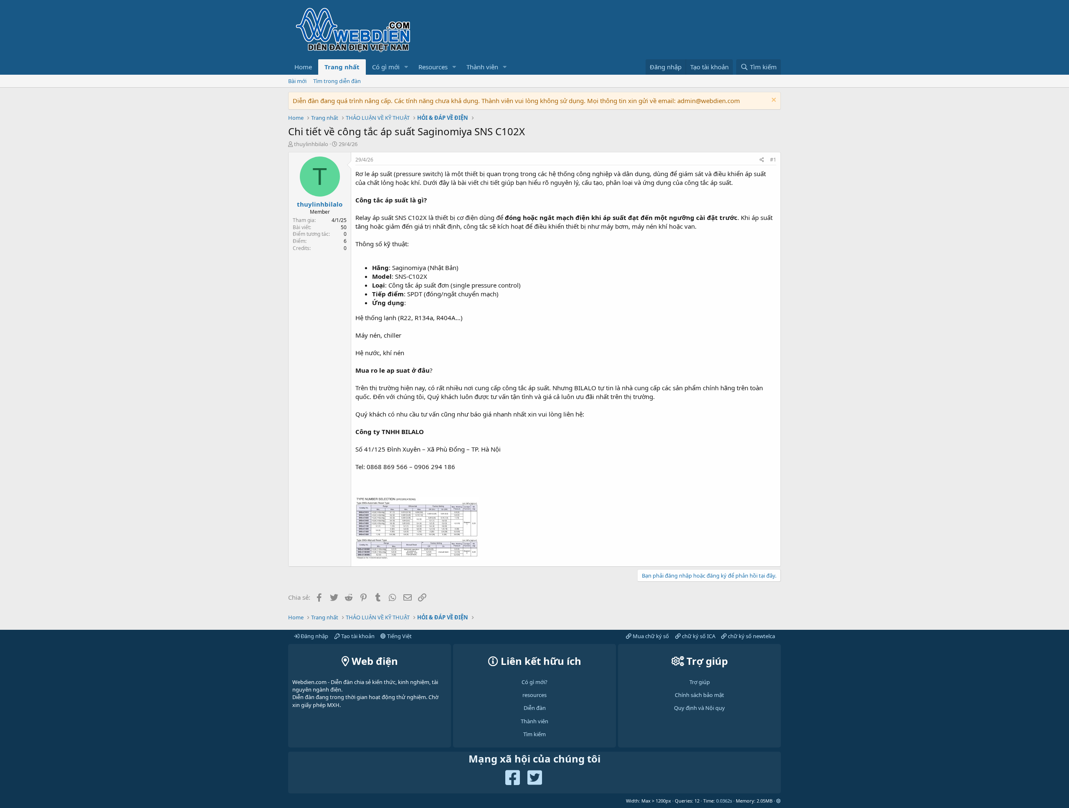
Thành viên (482, 67)
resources (534, 695)
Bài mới (297, 81)
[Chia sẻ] (762, 160)
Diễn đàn (535, 708)
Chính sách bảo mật (699, 695)
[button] (406, 67)
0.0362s (724, 801)
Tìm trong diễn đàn (337, 81)
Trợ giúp (699, 682)
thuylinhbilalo (311, 144)
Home (303, 67)
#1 (773, 159)
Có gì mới (386, 67)
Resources (433, 67)
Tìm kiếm (534, 734)
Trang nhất (342, 67)
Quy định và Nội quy (699, 708)
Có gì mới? (534, 682)
